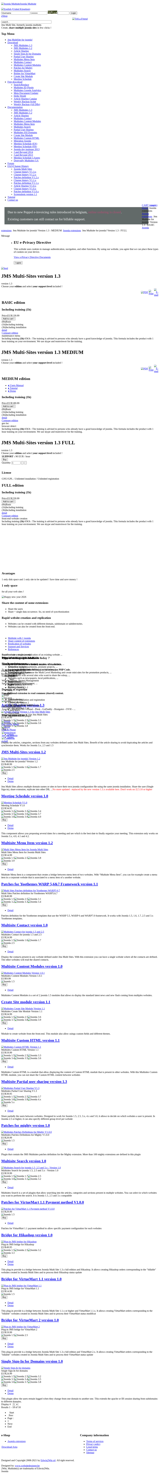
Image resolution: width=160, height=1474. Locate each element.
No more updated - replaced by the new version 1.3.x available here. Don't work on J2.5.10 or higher (102, 789)
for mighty (25, 1125)
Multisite (30, 1040)
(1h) (12, 324)
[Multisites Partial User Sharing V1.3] (20, 1088)
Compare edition (10, 333)
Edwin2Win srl (48, 1460)
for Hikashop (26, 1235)
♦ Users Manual (16, 385)
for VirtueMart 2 (30, 1320)
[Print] (151, 293)
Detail (10, 778)
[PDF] (144, 292)
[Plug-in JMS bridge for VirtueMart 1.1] (21, 1285)
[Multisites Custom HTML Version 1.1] (21, 1047)
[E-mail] (156, 295)
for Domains (32, 1361)
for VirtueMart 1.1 (31, 1279)
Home (145, 208)
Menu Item (27, 843)
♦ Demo (12, 391)
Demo (11, 781)
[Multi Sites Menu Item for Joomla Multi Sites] (24, 849)
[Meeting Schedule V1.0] (14, 802)
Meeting (24, 796)
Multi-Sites (23, 752)
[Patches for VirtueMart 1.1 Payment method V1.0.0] (28, 1209)
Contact (24, 925)
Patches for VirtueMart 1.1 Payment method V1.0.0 (42, 1202)
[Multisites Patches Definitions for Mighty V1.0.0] (26, 1132)
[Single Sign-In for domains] (15, 1368)
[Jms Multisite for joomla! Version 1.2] (20, 758)
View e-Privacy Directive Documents (32, 257)
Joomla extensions (147, 215)
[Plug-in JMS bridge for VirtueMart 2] (20, 1326)
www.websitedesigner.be (27, 1465)
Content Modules (31, 966)
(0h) (6, 321)
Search (23, 1161)
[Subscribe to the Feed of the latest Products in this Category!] (4, 267)
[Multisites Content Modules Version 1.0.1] (23, 973)
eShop (4, 16)
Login (73, 13)
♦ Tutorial (13, 388)
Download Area (9, 1447)
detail (4, 330)
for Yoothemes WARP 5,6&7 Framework (49, 884)
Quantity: (7, 462)
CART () (149, 205)
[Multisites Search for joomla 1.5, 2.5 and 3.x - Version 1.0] (31, 1167)
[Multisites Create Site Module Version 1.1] (23, 1008)
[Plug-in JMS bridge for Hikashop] (19, 1241)
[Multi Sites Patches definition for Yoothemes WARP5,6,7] (30, 890)
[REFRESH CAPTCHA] (53, 13)
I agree (18, 263)
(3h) (14, 327)
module (25, 1002)
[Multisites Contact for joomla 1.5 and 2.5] (22, 931)
